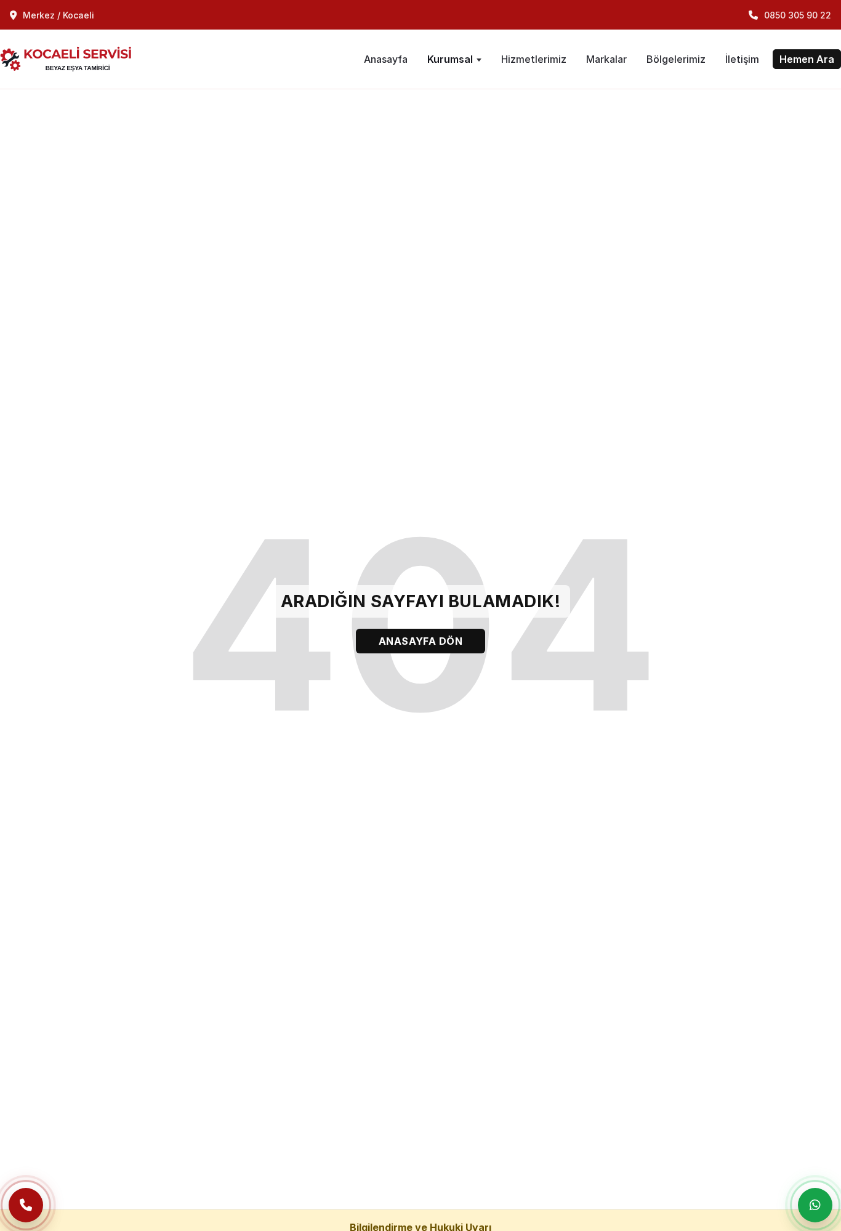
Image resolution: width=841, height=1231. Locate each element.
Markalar (606, 59)
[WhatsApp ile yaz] (815, 1205)
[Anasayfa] (71, 59)
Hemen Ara (806, 59)
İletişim (742, 59)
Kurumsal (450, 59)
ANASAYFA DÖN (421, 641)
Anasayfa (386, 59)
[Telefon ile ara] (26, 1205)
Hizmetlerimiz (533, 59)
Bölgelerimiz (676, 59)
